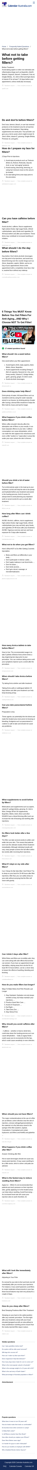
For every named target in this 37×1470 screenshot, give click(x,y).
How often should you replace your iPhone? (15, 1437)
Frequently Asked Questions (19, 46)
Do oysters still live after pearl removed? (14, 1349)
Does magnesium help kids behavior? (13, 1358)
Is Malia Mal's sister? (8, 1431)
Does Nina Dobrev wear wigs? (11, 1440)
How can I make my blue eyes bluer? (13, 1355)
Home (4, 46)
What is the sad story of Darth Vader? (13, 1371)
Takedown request (9, 85)
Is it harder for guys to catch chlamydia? (14, 1443)
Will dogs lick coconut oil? (10, 1352)
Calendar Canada (15, 1466)
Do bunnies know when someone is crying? (15, 1427)
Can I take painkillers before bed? (12, 1346)
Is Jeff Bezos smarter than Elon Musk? (14, 1434)
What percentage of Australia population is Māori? (17, 1374)
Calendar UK (29, 1466)
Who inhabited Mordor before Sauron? (14, 1450)
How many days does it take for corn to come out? (17, 1362)
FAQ (4, 1466)
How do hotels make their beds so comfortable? (17, 1424)
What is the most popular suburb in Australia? (16, 1365)
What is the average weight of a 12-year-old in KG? (18, 1368)
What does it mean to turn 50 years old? (14, 1421)
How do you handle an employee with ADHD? (16, 1446)
